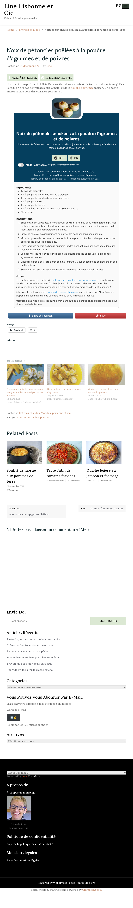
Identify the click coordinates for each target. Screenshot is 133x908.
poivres (44, 417)
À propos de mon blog (21, 792)
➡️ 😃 (13, 717)
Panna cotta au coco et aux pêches (28, 651)
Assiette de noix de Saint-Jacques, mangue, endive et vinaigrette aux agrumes (25, 392)
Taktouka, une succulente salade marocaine (34, 639)
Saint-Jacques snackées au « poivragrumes (74, 280)
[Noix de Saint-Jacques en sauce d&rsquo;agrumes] (66, 374)
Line (49, 65)
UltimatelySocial (92, 889)
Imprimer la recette (58, 77)
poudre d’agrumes (82, 87)
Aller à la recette (24, 77)
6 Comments (12, 490)
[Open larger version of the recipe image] (66, 108)
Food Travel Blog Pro (82, 882)
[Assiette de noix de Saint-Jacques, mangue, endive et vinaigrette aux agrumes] (25, 374)
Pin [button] (75, 157)
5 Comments (74, 480)
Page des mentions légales (23, 860)
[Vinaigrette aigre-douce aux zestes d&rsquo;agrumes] (106, 374)
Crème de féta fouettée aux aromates (30, 645)
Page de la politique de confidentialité (30, 844)
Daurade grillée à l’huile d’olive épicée (30, 669)
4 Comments (106, 480)
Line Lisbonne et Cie (28, 9)
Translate (34, 776)
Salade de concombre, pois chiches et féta (33, 657)
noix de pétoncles (28, 417)
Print (61, 157)
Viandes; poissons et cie (56, 413)
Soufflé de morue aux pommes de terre (21, 476)
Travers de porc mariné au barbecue (29, 663)
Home (10, 29)
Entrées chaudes (29, 29)
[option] (24, 467)
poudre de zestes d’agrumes (62, 292)
